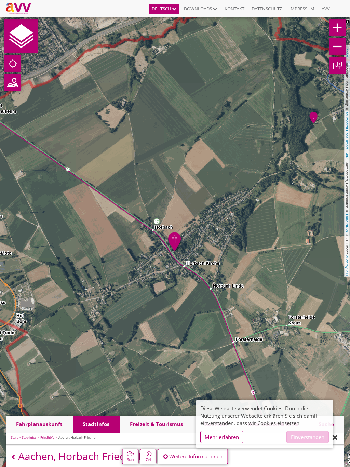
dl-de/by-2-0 (347, 265)
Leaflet (347, 51)
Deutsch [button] (162, 8)
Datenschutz (267, 8)
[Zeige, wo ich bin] (12, 63)
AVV (326, 8)
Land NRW (347, 223)
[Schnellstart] (21, 36)
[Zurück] (13, 457)
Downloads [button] (198, 8)
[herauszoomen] (337, 46)
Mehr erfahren (222, 436)
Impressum (301, 8)
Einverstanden (307, 436)
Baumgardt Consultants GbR (347, 135)
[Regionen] (12, 82)
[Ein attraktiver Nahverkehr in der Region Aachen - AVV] (21, 8)
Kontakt (234, 8)
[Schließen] (334, 438)
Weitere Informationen (195, 456)
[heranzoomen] (337, 27)
